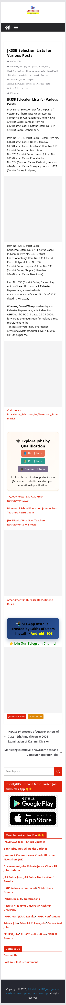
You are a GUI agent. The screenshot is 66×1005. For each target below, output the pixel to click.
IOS (50, 633)
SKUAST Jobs (11, 934)
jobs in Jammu (25, 75)
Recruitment (13, 79)
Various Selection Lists (17, 88)
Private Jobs (11, 923)
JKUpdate (12, 75)
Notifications (35, 716)
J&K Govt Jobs (16, 66)
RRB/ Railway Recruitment (20, 888)
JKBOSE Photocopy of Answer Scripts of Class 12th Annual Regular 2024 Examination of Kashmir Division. (33, 736)
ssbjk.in (30, 79)
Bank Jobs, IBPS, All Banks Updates (25, 848)
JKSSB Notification (15, 70)
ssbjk (22, 79)
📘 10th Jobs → (33, 453)
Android (37, 633)
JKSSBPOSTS (53, 70)
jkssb (34, 66)
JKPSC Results (26, 916)
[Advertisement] (33, 209)
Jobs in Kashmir (41, 75)
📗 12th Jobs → (33, 461)
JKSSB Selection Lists (35, 70)
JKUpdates (14, 93)
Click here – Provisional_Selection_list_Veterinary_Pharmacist (32, 414)
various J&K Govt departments (21, 83)
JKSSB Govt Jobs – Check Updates (24, 841)
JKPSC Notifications (48, 916)
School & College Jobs (33, 923)
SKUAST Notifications (33, 934)
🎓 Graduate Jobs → (33, 469)
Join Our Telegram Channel (35, 643)
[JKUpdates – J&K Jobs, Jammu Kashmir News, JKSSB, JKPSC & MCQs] (8, 27)
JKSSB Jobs (44, 66)
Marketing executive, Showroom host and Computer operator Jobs (31, 752)
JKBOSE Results (13, 898)
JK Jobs (27, 66)
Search (58, 771)
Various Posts (43, 83)
